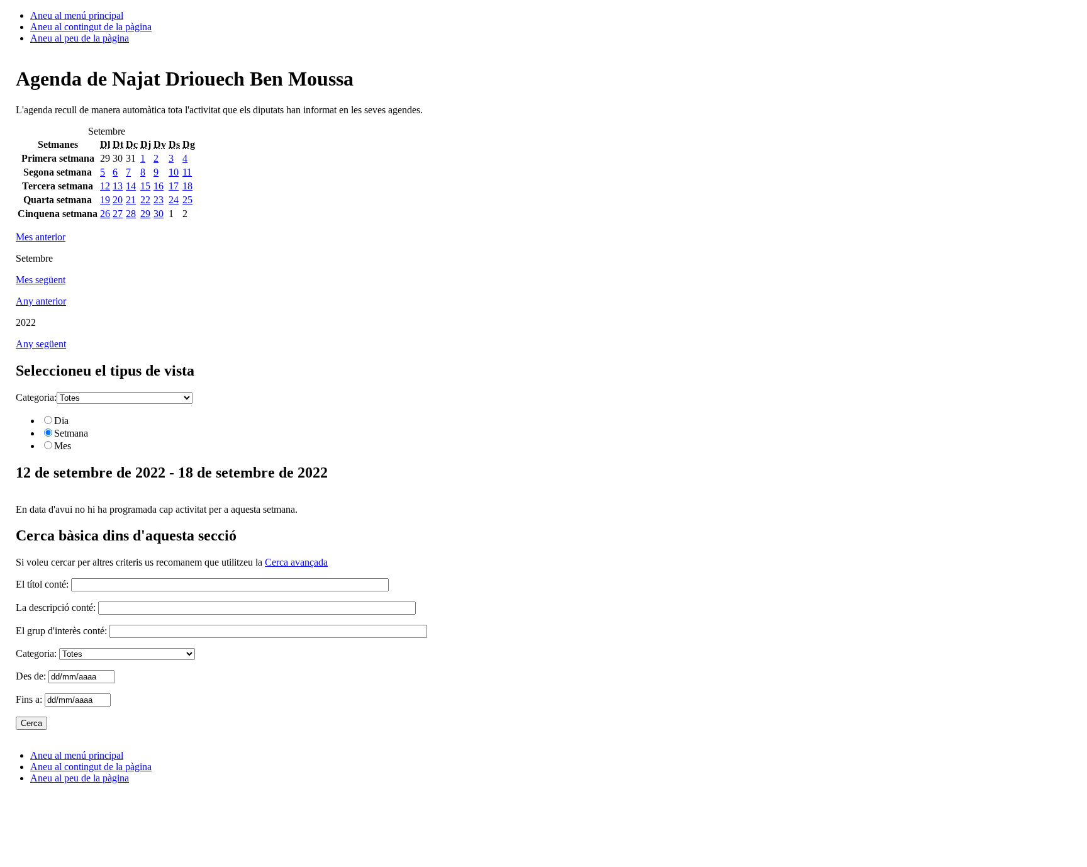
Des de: (32, 676)
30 (158, 213)
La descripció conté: (56, 607)
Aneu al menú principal (76, 15)
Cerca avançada (296, 562)
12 (105, 186)
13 (118, 186)
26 (105, 213)
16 (158, 186)
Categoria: (36, 397)
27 (118, 213)
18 (187, 186)
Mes (62, 445)
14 (131, 186)
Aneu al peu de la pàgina (79, 38)
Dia (61, 420)
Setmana (71, 433)
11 (187, 172)
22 (145, 199)
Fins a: (30, 699)
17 (174, 186)
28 (131, 213)
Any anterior (41, 301)
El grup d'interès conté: (61, 630)
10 (174, 172)
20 (118, 199)
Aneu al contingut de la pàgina (91, 26)
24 (174, 199)
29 (145, 213)
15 (145, 186)
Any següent (41, 343)
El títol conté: (42, 584)
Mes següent (40, 279)
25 (187, 199)
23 (158, 199)
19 (105, 199)
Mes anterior (40, 237)
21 (131, 199)
